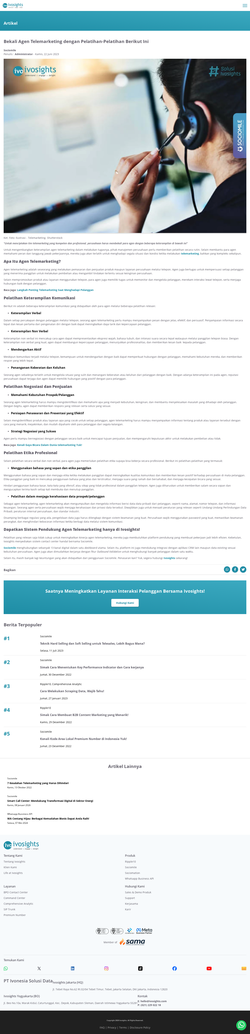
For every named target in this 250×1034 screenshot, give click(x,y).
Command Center (14, 898)
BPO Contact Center (16, 892)
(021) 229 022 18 (151, 1005)
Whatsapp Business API (139, 878)
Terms (123, 1027)
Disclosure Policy (140, 1027)
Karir (128, 909)
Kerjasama (131, 903)
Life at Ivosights (13, 873)
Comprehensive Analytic (18, 903)
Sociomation (132, 873)
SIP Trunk (9, 909)
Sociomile (131, 867)
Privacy (112, 1027)
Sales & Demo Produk (138, 892)
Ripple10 (130, 861)
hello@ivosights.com (154, 1001)
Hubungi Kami (125, 603)
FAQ (102, 1027)
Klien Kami (10, 867)
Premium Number (15, 915)
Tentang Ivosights (14, 861)
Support (130, 898)
